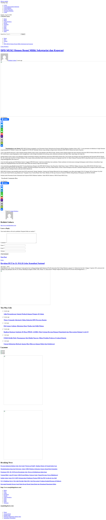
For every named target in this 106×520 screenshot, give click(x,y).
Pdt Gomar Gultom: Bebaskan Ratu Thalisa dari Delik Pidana (24, 326)
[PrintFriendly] (53, 143)
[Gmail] (53, 134)
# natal (5, 12)
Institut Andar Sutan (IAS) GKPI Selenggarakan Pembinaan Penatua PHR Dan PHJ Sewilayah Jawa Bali (29, 478)
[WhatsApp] (53, 129)
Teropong (6, 503)
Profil (5, 500)
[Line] (53, 131)
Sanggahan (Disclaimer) (10, 518)
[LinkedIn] (53, 127)
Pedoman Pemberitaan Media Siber (12, 516)
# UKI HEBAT (7, 8)
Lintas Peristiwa (4, 46)
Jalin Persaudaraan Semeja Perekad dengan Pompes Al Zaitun (24, 314)
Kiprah (5, 496)
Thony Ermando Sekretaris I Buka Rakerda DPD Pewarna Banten (25, 320)
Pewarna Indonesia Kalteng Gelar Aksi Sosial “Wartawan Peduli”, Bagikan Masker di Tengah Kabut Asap (29, 466)
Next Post (4, 257)
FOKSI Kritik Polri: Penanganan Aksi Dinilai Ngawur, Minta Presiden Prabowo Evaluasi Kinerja (35, 338)
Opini (5, 498)
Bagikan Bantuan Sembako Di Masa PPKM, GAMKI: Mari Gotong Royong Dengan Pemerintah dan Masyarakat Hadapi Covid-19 (46, 332)
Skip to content (4, 1)
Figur (5, 491)
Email (2, 248)
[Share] (53, 145)
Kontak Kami (7, 515)
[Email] (53, 138)
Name (3, 245)
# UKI (5, 5)
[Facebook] (53, 122)
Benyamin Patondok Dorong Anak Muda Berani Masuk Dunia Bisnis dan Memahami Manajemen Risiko (28, 484)
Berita (2, 260)
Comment (3, 242)
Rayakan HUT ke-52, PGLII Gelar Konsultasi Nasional (23, 263)
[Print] (53, 141)
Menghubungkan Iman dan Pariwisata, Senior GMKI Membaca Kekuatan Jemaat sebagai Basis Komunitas (29, 469)
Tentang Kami (7, 514)
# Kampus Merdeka (8, 11)
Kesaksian (6, 494)
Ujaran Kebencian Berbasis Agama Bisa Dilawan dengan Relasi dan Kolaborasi (29, 344)
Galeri (5, 493)
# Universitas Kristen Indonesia (11, 6)
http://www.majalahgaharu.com (8, 225)
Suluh (5, 501)
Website (3, 251)
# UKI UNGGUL (8, 9)
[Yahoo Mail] (53, 136)
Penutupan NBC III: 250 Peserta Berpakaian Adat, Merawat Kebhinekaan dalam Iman (24, 472)
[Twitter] (53, 124)
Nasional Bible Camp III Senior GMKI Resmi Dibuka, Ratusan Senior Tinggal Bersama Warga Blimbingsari (29, 475)
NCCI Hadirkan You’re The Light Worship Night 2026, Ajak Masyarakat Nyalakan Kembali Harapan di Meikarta (31, 481)
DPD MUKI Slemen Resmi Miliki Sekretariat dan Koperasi (32, 50)
